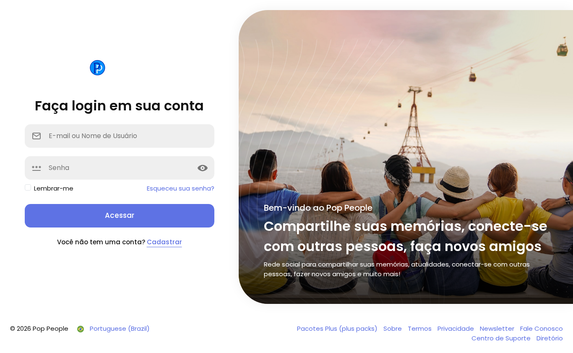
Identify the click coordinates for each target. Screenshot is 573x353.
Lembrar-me (53, 188)
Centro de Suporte (501, 338)
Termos (420, 328)
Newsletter (498, 328)
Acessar (119, 215)
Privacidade (457, 328)
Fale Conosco (541, 328)
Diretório (550, 338)
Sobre (393, 328)
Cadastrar (164, 242)
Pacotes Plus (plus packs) (338, 328)
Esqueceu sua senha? (180, 188)
